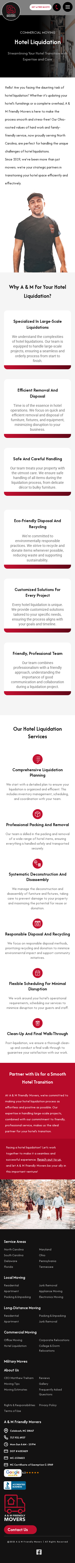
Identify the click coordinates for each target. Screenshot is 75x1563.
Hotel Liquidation (15, 1346)
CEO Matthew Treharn (19, 1378)
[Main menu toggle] (68, 7)
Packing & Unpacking (17, 1297)
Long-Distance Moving (22, 1308)
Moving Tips (12, 1384)
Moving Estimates (15, 1389)
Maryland (45, 1249)
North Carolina (14, 1249)
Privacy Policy (48, 1405)
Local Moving (14, 1277)
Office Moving (13, 1340)
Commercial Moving (20, 1332)
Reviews (44, 1378)
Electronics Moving (51, 1297)
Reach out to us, (49, 1159)
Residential (11, 1285)
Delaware (10, 1261)
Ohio (42, 1255)
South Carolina (13, 1255)
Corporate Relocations (54, 1340)
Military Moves (15, 1361)
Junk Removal (48, 1285)
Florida (8, 1267)
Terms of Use (12, 1411)
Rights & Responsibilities (19, 1405)
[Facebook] (39, 1552)
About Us (11, 1370)
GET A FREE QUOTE (41, 7)
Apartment (11, 1291)
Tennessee (46, 1267)
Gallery (43, 1384)
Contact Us (18, 1529)
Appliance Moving (50, 1291)
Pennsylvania (47, 1261)
